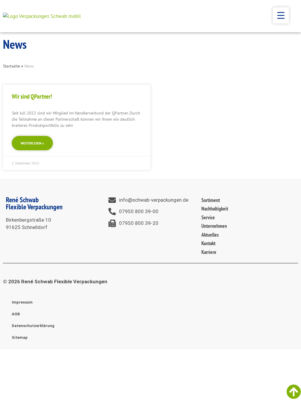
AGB (16, 314)
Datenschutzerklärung (33, 326)
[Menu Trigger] (281, 15)
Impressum (22, 302)
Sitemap (20, 337)
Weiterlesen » (32, 143)
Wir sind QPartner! (32, 96)
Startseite (11, 66)
